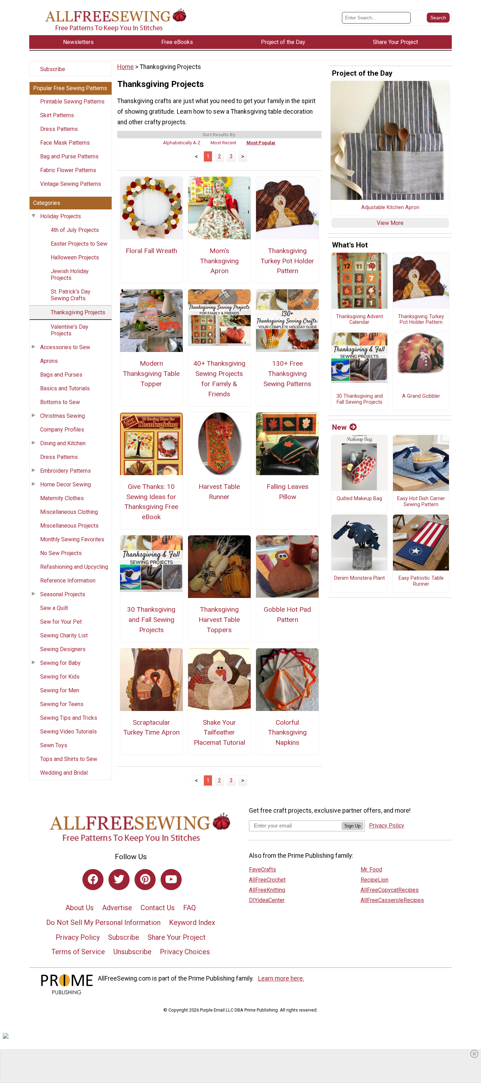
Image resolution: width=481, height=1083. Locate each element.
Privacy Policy (78, 937)
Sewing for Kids (60, 676)
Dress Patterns (59, 129)
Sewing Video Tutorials (68, 731)
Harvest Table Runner (219, 492)
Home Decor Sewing (65, 484)
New (339, 427)
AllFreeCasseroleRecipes (392, 900)
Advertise (117, 907)
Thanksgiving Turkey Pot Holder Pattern (287, 261)
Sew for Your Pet (61, 621)
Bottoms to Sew (60, 402)
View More (390, 223)
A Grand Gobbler (421, 396)
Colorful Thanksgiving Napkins (287, 732)
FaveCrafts (262, 869)
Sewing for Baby (60, 663)
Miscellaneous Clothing (69, 512)
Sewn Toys (53, 745)
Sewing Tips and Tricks (68, 717)
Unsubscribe (132, 951)
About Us (79, 907)
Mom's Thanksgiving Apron (219, 261)
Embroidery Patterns (65, 470)
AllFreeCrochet (267, 879)
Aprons (49, 361)
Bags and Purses (61, 374)
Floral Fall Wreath (151, 251)
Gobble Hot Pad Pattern (287, 614)
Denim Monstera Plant (359, 578)
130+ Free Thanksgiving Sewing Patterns (287, 373)
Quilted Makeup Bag (359, 499)
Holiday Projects (60, 216)
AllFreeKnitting (267, 890)
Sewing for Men (59, 690)
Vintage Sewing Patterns (70, 184)
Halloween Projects (75, 257)
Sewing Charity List (64, 635)
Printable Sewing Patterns (72, 101)
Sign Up (352, 826)
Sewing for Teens (61, 704)
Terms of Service (78, 951)
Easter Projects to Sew (79, 243)
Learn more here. (281, 978)
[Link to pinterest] (145, 879)
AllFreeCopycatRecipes (390, 890)
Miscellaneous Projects (69, 525)
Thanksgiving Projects (78, 312)
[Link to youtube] (171, 879)
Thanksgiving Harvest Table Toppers (219, 619)
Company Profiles (62, 429)
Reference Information (67, 580)
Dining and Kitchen (63, 443)
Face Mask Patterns (65, 142)
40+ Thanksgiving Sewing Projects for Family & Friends (219, 378)
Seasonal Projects (62, 594)
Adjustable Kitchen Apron (390, 207)
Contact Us (157, 907)
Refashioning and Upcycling (74, 566)
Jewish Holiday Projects (70, 274)
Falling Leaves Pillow (287, 492)
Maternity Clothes (62, 498)
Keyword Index (192, 922)
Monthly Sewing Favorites (72, 539)
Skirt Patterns (57, 115)
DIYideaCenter (267, 900)
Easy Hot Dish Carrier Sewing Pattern (421, 502)
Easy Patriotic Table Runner (421, 581)
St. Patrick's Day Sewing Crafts (70, 295)
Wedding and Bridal (64, 772)
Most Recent (223, 142)
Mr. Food (371, 869)
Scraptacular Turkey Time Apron (151, 727)
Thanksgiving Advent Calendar (359, 320)
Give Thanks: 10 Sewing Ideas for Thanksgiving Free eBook (151, 502)
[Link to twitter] (119, 879)
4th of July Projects (75, 230)
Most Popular (261, 142)
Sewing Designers (63, 649)
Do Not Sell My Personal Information (103, 922)
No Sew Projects (61, 553)
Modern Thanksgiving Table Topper (151, 373)
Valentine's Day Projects (69, 330)
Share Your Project (177, 937)
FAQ (189, 907)
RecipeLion (374, 879)
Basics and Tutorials (65, 388)
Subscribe (52, 69)
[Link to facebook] (93, 879)
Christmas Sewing (62, 416)
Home (125, 66)
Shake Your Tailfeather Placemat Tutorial (219, 732)
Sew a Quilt (54, 608)
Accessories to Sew (65, 347)
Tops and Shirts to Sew (68, 759)
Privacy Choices (185, 951)
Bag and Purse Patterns (69, 156)
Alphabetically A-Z (181, 142)
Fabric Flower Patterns (68, 170)
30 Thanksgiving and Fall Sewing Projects (151, 619)
